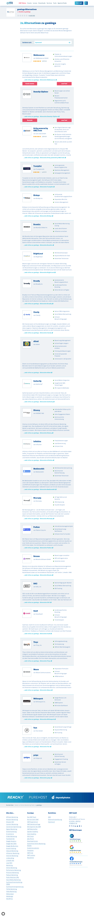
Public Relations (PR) (12, 877)
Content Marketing (12, 824)
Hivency (36, 410)
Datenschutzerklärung (55, 819)
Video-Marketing (11, 891)
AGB (49, 817)
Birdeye (36, 195)
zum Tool (64, 83)
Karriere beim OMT (33, 819)
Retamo (36, 556)
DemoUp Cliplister (40, 92)
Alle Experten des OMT (34, 827)
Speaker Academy (32, 831)
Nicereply (37, 498)
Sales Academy (31, 834)
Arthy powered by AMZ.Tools (40, 129)
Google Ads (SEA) (11, 843)
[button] (3, 914)
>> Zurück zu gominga (23, 12)
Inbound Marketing (12, 851)
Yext (35, 728)
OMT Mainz (22, 3)
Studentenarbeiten (33, 848)
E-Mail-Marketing (11, 836)
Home (16, 805)
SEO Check (30, 836)
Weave (36, 669)
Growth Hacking (11, 848)
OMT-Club (30, 853)
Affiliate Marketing (12, 817)
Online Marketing (11, 868)
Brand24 (36, 224)
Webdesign (9, 896)
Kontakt (30, 120)
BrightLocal (38, 254)
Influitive (37, 441)
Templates (30, 850)
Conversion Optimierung (13, 827)
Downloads (42, 3)
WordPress (9, 899)
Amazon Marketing (12, 819)
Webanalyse (10, 894)
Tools (55, 3)
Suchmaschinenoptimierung (14, 887)
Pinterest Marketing (12, 872)
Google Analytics (11, 841)
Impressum (51, 822)
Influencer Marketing (12, 853)
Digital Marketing (11, 829)
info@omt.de (73, 823)
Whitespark (38, 699)
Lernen (35, 3)
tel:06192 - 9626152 (74, 821)
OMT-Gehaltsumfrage (33, 824)
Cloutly (36, 312)
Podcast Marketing (12, 875)
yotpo (35, 755)
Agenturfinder (62, 3)
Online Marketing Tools (27, 805)
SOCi (35, 583)
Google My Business (12, 846)
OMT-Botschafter (32, 829)
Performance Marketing (13, 870)
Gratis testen (29, 83)
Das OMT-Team (31, 817)
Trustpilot (37, 166)
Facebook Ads (10, 839)
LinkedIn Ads (10, 860)
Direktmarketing (11, 831)
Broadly (36, 281)
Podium (36, 527)
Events (29, 3)
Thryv (35, 642)
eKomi (36, 341)
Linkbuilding (10, 858)
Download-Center (32, 841)
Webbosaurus (38, 55)
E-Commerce (10, 834)
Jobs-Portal (30, 839)
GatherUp (37, 381)
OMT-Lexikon (31, 855)
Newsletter (30, 858)
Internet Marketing (12, 856)
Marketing (9, 865)
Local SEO (9, 863)
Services (49, 3)
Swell (35, 611)
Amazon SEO (10, 822)
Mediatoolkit (38, 469)
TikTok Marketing (11, 889)
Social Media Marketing (13, 880)
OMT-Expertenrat (32, 822)
